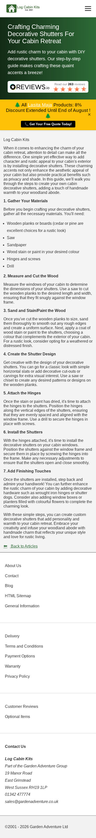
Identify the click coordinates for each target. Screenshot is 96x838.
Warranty (12, 666)
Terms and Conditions (24, 646)
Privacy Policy (17, 676)
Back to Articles (20, 546)
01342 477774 (17, 794)
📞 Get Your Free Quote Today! (48, 124)
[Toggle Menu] (88, 8)
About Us (13, 566)
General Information (22, 606)
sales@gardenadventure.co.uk (31, 801)
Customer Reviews (21, 706)
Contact (11, 576)
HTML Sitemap (18, 596)
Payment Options (20, 656)
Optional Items (17, 717)
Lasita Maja (40, 104)
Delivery (12, 636)
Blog (9, 586)
